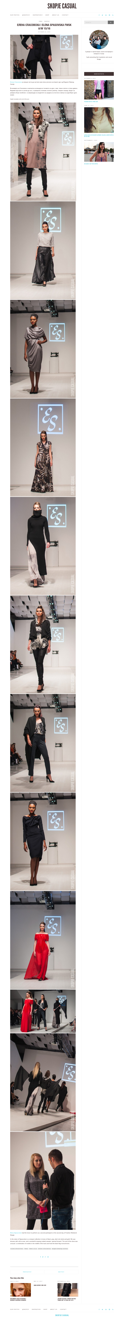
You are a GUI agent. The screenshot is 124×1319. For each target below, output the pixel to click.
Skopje (47, 21)
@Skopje (25, 15)
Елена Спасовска (16, 82)
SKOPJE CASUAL (62, 6)
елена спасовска (44, 1248)
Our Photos (14, 15)
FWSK (40, 21)
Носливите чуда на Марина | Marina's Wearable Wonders (18, 1299)
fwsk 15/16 (33, 1248)
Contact (65, 15)
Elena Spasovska (16, 1233)
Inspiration (37, 15)
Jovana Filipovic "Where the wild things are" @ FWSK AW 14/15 (67, 1299)
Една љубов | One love (40, 1285)
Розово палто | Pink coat (91, 101)
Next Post (61, 1271)
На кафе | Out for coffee (91, 164)
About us (55, 15)
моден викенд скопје (60, 1248)
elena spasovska (17, 1248)
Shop (47, 15)
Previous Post (27, 1271)
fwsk (26, 1248)
